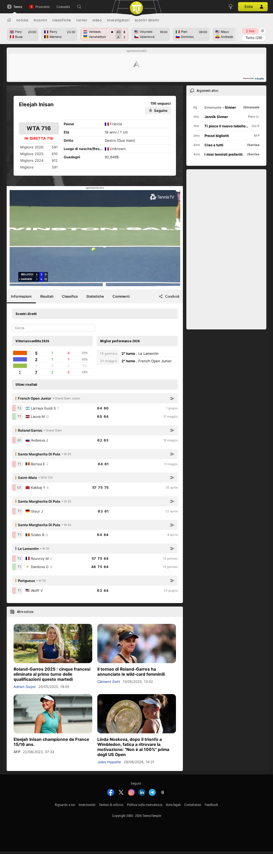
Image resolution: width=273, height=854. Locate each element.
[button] (79, 6)
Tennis (17, 7)
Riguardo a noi (65, 805)
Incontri (40, 20)
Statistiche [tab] (95, 296)
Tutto (254, 38)
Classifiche (61, 20)
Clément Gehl (108, 681)
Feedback (211, 805)
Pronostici (42, 7)
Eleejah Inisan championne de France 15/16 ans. (51, 742)
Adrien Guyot (25, 686)
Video (97, 20)
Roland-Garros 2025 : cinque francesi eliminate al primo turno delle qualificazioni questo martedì (52, 674)
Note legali (173, 805)
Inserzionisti (87, 805)
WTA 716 (39, 128)
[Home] (9, 20)
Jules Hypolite (109, 762)
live (250, 31)
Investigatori (118, 20)
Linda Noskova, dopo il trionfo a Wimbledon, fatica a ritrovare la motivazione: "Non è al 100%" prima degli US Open (133, 747)
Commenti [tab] (121, 296)
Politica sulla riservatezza (144, 805)
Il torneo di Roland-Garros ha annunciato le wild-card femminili (131, 672)
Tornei (81, 20)
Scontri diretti (147, 20)
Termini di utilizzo (111, 805)
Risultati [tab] (46, 296)
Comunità (63, 7)
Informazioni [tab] (21, 296)
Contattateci (192, 805)
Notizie (22, 20)
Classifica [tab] (70, 296)
